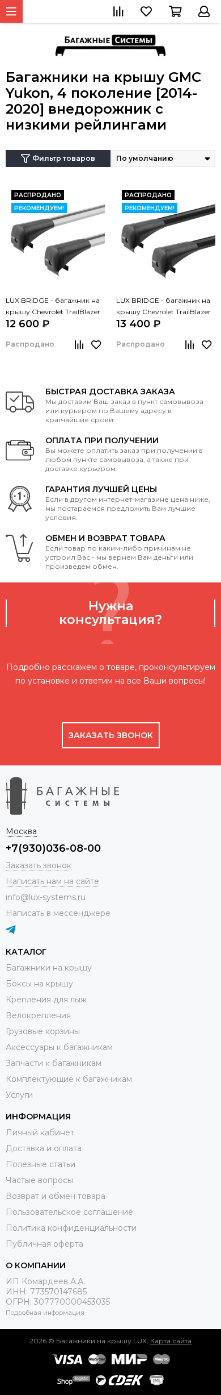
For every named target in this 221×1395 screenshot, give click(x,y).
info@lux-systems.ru (46, 897)
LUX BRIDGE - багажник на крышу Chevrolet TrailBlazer (53, 306)
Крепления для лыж (46, 999)
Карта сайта (171, 1340)
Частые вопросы (39, 1180)
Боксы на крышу (39, 983)
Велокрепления (38, 1015)
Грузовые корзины (43, 1031)
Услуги (19, 1095)
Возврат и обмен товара (55, 1196)
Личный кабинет (40, 1132)
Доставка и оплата (44, 1148)
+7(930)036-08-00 (53, 848)
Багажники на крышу (49, 968)
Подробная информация (45, 1313)
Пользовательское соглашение (69, 1212)
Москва (21, 831)
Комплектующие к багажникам (69, 1079)
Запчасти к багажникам (53, 1063)
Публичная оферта (44, 1244)
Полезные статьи (40, 1164)
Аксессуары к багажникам (59, 1047)
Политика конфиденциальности (71, 1228)
